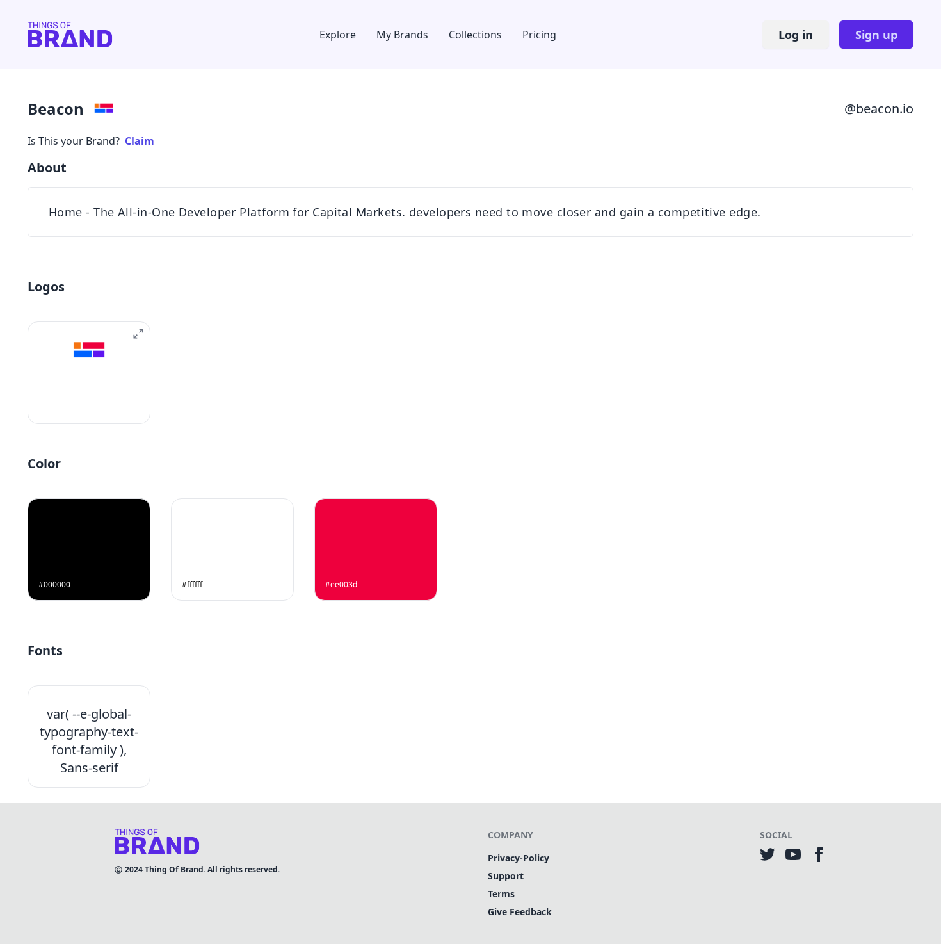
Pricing (539, 35)
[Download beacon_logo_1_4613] (74, 401)
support (506, 876)
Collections (475, 35)
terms (501, 894)
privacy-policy (518, 858)
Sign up (876, 34)
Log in (795, 34)
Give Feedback (520, 912)
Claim (139, 141)
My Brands (402, 35)
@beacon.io (878, 108)
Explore (337, 35)
